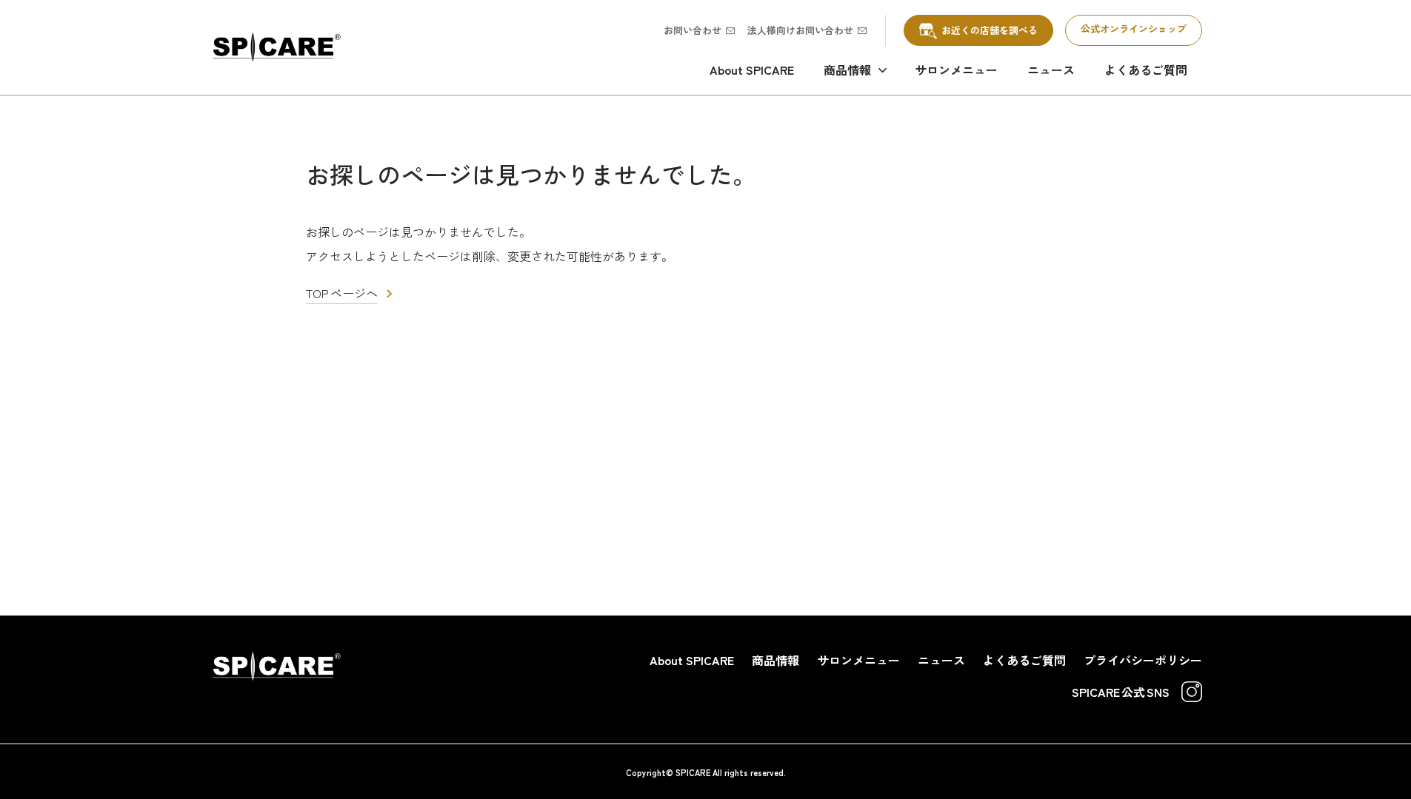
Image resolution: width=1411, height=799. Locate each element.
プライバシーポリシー (1143, 660)
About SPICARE (752, 69)
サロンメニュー (956, 69)
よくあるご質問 (1145, 69)
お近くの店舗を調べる (989, 30)
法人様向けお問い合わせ (800, 30)
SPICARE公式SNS (1121, 692)
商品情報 (847, 69)
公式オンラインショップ (1134, 28)
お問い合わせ (692, 30)
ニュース (1051, 69)
